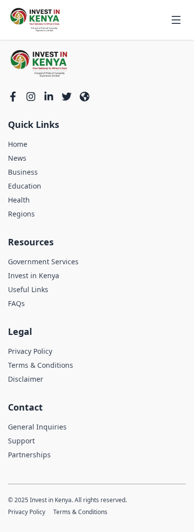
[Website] (85, 97)
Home (17, 144)
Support (21, 440)
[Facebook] (13, 97)
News (17, 158)
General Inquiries (37, 426)
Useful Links (28, 289)
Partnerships (29, 454)
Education (24, 186)
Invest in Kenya (33, 275)
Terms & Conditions (40, 365)
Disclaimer (25, 379)
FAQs (16, 303)
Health (19, 200)
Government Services (43, 261)
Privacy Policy (30, 351)
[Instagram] (31, 97)
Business (23, 172)
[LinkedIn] (49, 97)
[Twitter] (67, 97)
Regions (21, 213)
